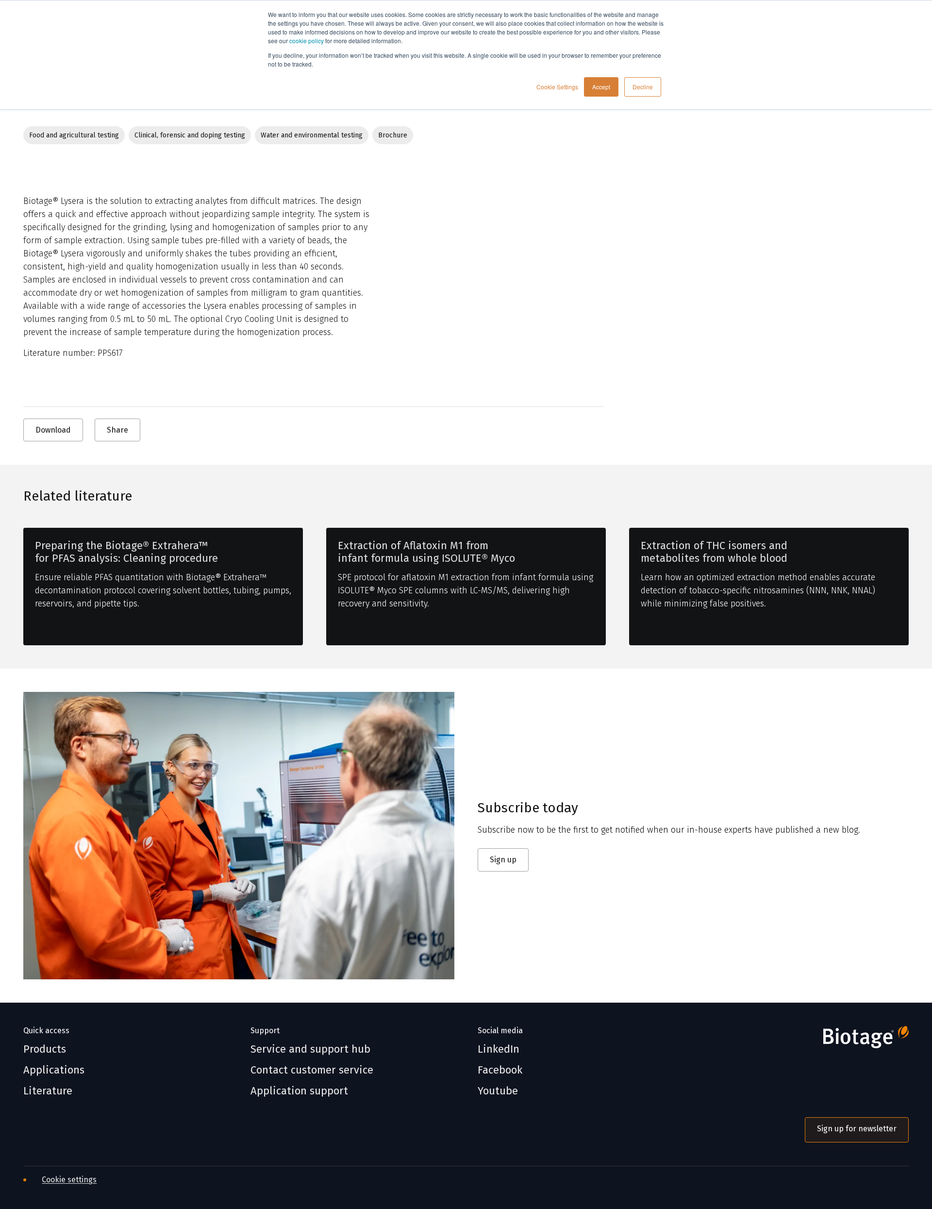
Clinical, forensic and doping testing (189, 135)
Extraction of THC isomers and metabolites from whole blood (714, 552)
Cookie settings (69, 1179)
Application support (299, 1091)
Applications (53, 1070)
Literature (47, 1091)
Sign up (503, 859)
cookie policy (306, 40)
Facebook (500, 1070)
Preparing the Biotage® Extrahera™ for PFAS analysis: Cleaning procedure (126, 552)
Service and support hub (310, 1049)
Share (117, 430)
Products (44, 1049)
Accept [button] (601, 87)
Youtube (498, 1091)
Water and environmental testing (312, 135)
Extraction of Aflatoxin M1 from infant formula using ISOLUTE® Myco (426, 552)
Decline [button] (642, 87)
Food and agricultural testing (74, 135)
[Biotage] (857, 1041)
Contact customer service (311, 1070)
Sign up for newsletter (857, 1128)
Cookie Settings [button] (557, 87)
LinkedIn (498, 1049)
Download (53, 430)
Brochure (392, 135)
